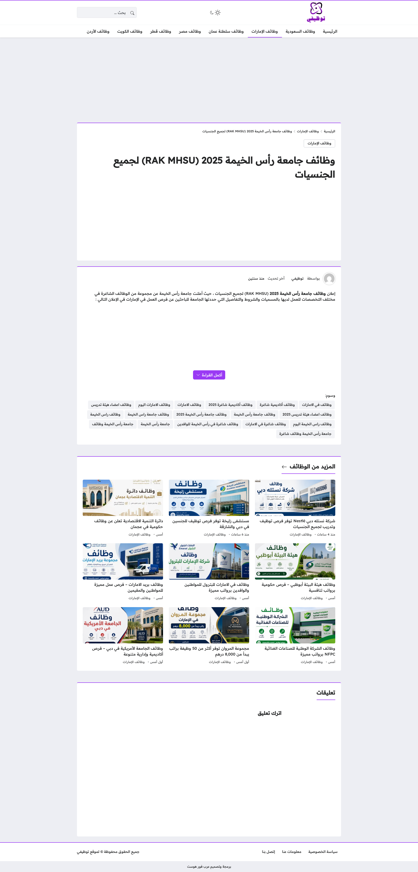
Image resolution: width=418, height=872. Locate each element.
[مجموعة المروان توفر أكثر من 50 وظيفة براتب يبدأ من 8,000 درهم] (209, 636)
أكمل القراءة (212, 375)
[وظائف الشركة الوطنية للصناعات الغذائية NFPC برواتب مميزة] (295, 636)
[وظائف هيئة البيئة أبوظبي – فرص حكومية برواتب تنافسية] (295, 572)
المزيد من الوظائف (312, 466)
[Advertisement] (209, 77)
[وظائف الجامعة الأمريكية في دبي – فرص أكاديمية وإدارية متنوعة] (123, 636)
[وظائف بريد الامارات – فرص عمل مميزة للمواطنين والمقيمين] (123, 572)
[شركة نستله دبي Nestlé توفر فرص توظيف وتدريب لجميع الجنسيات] (295, 509)
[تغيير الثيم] (215, 12)
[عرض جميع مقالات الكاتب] (329, 279)
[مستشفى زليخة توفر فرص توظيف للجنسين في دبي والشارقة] (209, 509)
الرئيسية (329, 131)
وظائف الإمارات (308, 131)
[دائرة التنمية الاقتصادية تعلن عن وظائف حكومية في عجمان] (123, 509)
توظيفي (297, 278)
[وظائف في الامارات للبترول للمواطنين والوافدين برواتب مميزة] (209, 572)
